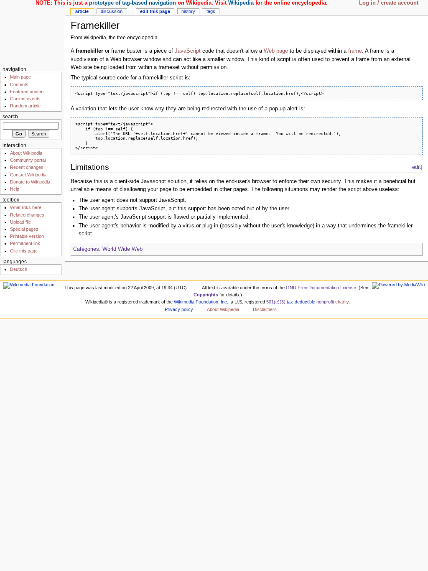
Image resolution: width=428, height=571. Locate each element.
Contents (19, 84)
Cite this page (24, 250)
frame (355, 51)
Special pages (24, 229)
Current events (25, 98)
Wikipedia (241, 3)
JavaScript (188, 51)
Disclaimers (265, 309)
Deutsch (18, 269)
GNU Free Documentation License (321, 287)
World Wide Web (122, 249)
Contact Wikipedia (28, 174)
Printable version (27, 236)
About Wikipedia (26, 152)
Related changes (27, 214)
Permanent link (25, 243)
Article (82, 11)
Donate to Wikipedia (30, 181)
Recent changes (26, 167)
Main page (20, 76)
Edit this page (155, 11)
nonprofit (325, 301)
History (188, 11)
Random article (25, 105)
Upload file (20, 221)
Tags (210, 11)
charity (342, 301)
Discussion (111, 11)
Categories (86, 249)
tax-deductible (301, 301)
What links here (25, 207)
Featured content (27, 91)
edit (416, 167)
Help (14, 188)
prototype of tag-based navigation (132, 3)
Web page (276, 51)
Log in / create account (388, 3)
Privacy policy (179, 309)
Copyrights (206, 294)
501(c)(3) (275, 301)
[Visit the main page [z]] (32, 32)
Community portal (28, 160)
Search (10, 116)
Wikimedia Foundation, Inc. (201, 301)
